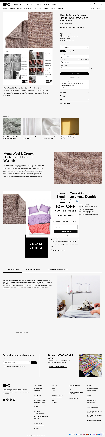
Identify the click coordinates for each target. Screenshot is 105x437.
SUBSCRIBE (65, 231)
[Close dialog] (76, 202)
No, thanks (65, 236)
